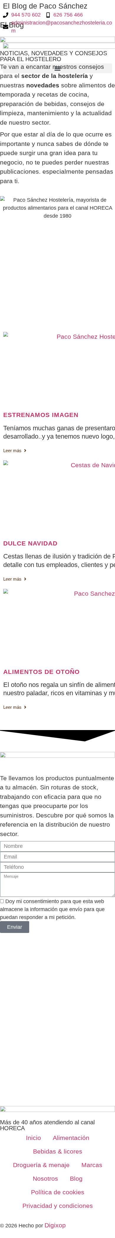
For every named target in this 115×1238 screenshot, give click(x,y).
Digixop (55, 1225)
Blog (76, 1178)
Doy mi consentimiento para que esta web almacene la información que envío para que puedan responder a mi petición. (52, 909)
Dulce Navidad (30, 543)
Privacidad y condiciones (57, 1205)
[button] (57, 68)
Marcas (91, 1165)
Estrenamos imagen (40, 414)
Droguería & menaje (41, 1165)
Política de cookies (57, 1192)
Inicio (33, 1137)
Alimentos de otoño (41, 671)
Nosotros (45, 1178)
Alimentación (71, 1137)
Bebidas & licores (57, 1151)
